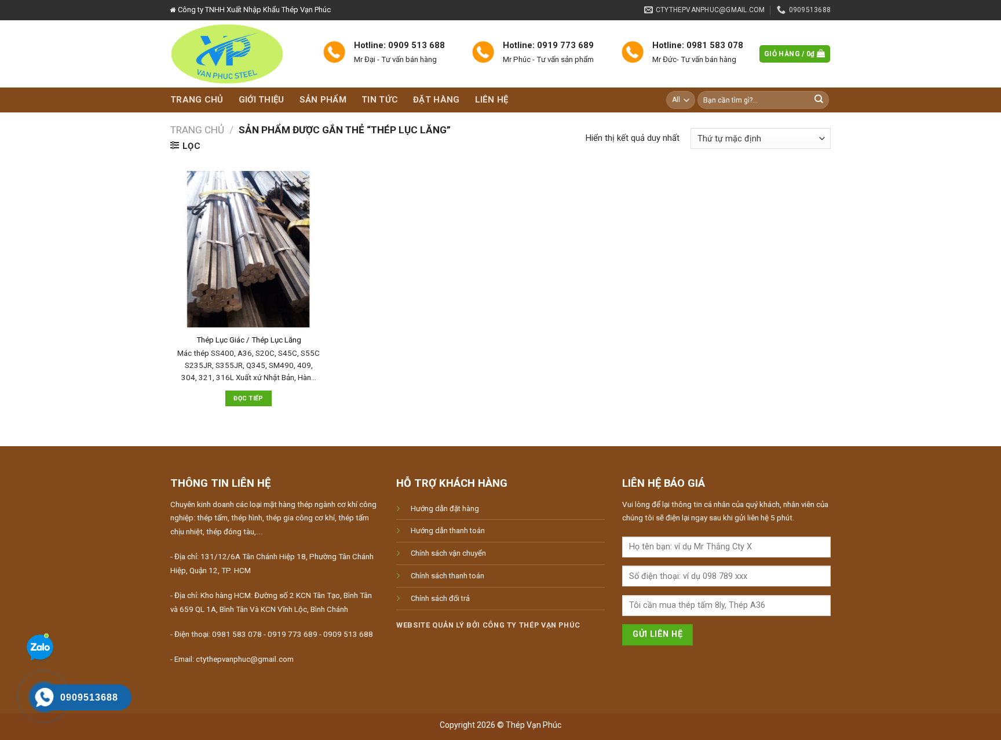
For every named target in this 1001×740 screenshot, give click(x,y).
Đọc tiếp (248, 398)
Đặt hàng (436, 99)
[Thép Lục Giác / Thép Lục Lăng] (248, 249)
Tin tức (379, 99)
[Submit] (819, 100)
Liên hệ (492, 99)
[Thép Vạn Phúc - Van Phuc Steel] (237, 54)
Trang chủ (197, 99)
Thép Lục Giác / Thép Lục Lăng (248, 340)
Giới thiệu (261, 99)
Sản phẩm (322, 99)
